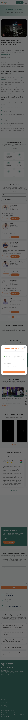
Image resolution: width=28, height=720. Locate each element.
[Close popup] (25, 347)
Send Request (14, 371)
